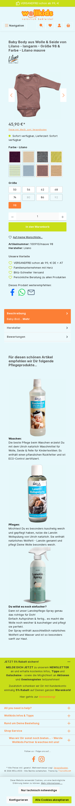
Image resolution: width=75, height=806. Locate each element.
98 (14, 205)
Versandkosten (61, 768)
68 (56, 189)
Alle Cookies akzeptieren (52, 799)
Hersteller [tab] (14, 327)
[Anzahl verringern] (12, 216)
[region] (37, 95)
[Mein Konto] (59, 25)
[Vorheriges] (12, 95)
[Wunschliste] (50, 25)
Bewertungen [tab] (16, 336)
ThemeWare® (64, 771)
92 (58, 198)
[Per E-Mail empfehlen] (31, 292)
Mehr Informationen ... (51, 783)
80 (31, 198)
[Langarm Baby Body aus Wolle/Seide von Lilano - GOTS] (37, 95)
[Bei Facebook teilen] (12, 292)
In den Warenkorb (37, 226)
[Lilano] (37, 59)
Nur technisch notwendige (39, 790)
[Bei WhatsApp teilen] (21, 292)
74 (14, 197)
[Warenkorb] (68, 25)
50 (14, 189)
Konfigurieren (18, 799)
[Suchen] (41, 25)
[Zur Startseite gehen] (37, 14)
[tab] (37, 316)
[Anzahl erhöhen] (62, 216)
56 (28, 189)
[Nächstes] (63, 95)
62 (42, 189)
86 (42, 197)
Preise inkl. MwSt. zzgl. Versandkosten (28, 129)
